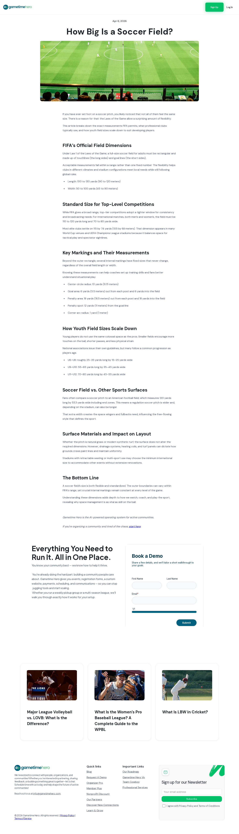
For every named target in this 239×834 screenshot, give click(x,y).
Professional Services (135, 787)
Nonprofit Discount (98, 794)
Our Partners (94, 799)
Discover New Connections (103, 805)
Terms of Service (23, 818)
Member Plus (94, 788)
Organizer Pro (95, 783)
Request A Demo (97, 777)
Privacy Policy (67, 815)
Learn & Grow (95, 810)
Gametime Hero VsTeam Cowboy (134, 780)
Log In (229, 7)
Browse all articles (204, 652)
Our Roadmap (131, 771)
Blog (89, 771)
